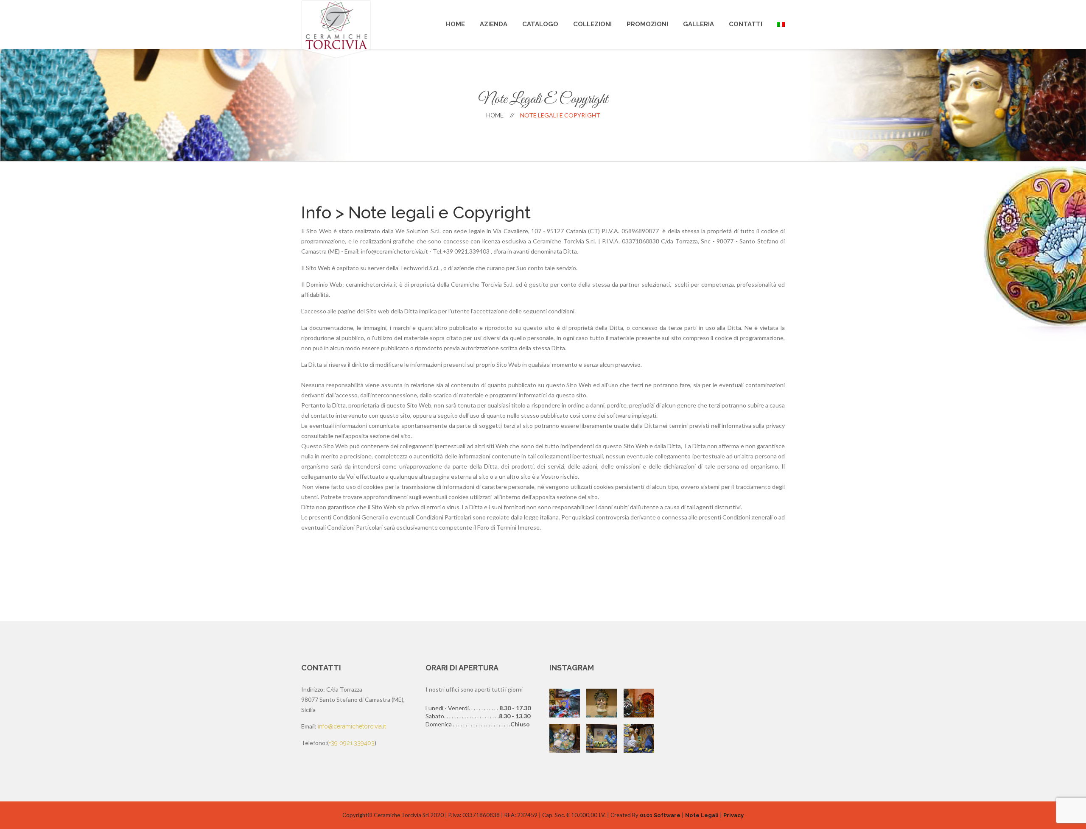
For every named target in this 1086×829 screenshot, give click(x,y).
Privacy (733, 815)
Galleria (698, 24)
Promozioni (647, 24)
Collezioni (592, 24)
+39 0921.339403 (352, 743)
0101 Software (660, 815)
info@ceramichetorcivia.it (352, 726)
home (500, 115)
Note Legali (702, 815)
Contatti (745, 24)
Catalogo (540, 24)
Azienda (493, 24)
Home (455, 24)
